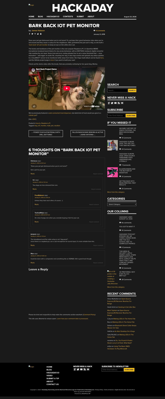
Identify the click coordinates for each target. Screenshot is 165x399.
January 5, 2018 (99, 34)
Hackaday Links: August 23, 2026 (126, 218)
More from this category (115, 192)
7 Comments (126, 165)
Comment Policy (89, 315)
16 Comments (126, 230)
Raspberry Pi (45, 123)
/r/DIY (34, 119)
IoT (39, 126)
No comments (126, 223)
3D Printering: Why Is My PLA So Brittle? (127, 274)
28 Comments (126, 280)
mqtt (48, 126)
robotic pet (32, 115)
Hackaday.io (53, 16)
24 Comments (126, 149)
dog (35, 126)
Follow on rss (118, 103)
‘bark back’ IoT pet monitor (38, 45)
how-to (38, 123)
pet (52, 126)
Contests (68, 16)
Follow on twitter (112, 103)
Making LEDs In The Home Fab (124, 319)
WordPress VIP (86, 393)
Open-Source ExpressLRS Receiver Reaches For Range (119, 301)
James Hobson (38, 30)
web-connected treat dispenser (60, 113)
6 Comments (100, 31)
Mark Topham (112, 310)
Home (31, 16)
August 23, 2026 (130, 17)
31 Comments (126, 177)
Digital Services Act (120, 390)
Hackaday (83, 8)
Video (50, 375)
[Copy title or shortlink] (41, 34)
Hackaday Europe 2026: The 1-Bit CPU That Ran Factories (127, 143)
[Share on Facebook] (30, 34)
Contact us (122, 103)
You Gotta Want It (127, 227)
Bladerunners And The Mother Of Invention (127, 171)
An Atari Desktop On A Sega (125, 331)
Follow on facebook (108, 103)
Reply (33, 174)
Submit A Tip (53, 378)
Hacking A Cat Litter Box (126, 307)
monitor (43, 126)
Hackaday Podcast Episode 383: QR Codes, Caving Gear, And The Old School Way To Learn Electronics (127, 239)
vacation (57, 126)
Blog (40, 16)
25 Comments (126, 189)
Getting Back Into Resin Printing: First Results (127, 183)
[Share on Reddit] (38, 34)
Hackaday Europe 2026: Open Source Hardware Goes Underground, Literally (127, 157)
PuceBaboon (39, 195)
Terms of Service (109, 390)
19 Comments (126, 138)
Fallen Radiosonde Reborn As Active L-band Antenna (87, 133)
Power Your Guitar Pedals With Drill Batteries (45, 133)
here (102, 58)
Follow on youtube (115, 103)
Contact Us (53, 384)
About (91, 16)
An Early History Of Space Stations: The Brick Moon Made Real (127, 131)
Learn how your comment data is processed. (72, 319)
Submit (80, 16)
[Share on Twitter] (32, 34)
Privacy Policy (99, 390)
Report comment (98, 174)
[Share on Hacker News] (35, 34)
